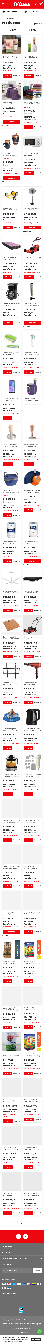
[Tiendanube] (22, 1332)
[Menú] (3, 4)
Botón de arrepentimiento (22, 1328)
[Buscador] (36, 4)
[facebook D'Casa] (25, 1236)
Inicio (3, 18)
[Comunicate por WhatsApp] (39, 1331)
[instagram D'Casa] (18, 1236)
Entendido (36, 1339)
